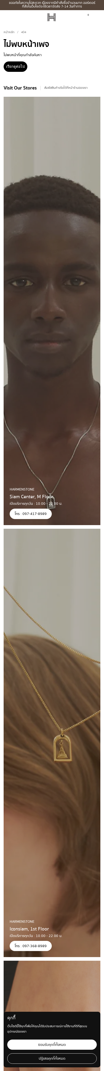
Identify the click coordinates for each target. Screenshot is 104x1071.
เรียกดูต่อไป (15, 66)
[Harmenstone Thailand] (51, 17)
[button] (96, 17)
